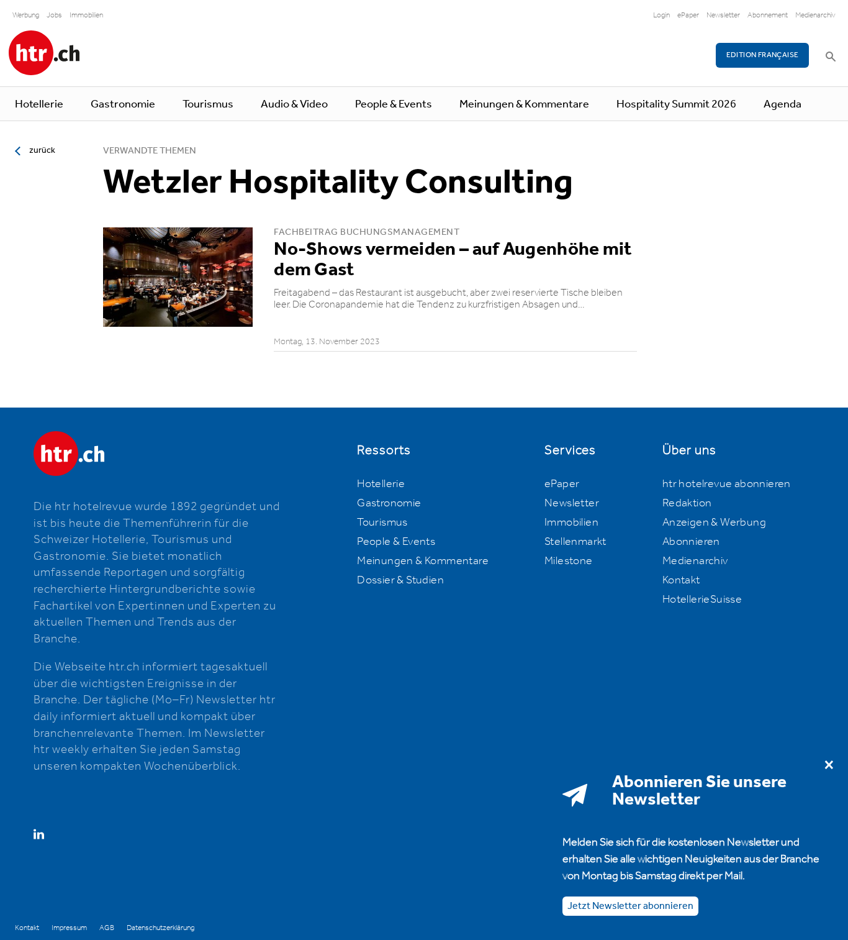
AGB (106, 928)
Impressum (69, 928)
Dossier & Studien (400, 580)
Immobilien (86, 15)
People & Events (393, 104)
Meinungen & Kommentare (524, 104)
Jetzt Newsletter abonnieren (630, 905)
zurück (42, 150)
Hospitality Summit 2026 (676, 104)
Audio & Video (294, 104)
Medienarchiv (815, 15)
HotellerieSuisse (702, 599)
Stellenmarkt (575, 541)
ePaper (688, 15)
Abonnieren (691, 541)
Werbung (25, 15)
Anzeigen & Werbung (714, 522)
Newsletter (723, 15)
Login (661, 15)
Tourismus (208, 104)
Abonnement (767, 15)
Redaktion (687, 503)
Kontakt (681, 580)
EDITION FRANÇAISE (762, 55)
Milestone (568, 561)
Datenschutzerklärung (160, 928)
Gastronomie (123, 104)
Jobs (54, 15)
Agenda (782, 104)
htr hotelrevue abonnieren (726, 484)
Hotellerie (39, 104)
